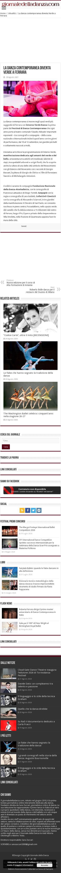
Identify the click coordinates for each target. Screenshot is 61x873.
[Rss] (22, 510)
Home (3, 13)
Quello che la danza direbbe (32, 708)
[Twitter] (33, 510)
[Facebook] (27, 510)
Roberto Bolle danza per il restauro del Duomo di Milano (40, 289)
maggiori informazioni (24, 865)
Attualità (12, 13)
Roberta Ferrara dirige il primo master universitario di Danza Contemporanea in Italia (37, 612)
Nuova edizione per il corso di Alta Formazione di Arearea (21, 282)
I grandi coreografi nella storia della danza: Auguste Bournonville (37, 757)
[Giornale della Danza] (30, 4)
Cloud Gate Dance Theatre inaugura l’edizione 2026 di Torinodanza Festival (37, 672)
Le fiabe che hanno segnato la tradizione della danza (34, 744)
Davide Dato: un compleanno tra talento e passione (35, 685)
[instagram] (38, 510)
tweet (23, 226)
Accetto (44, 865)
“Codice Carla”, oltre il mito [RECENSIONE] (26, 335)
